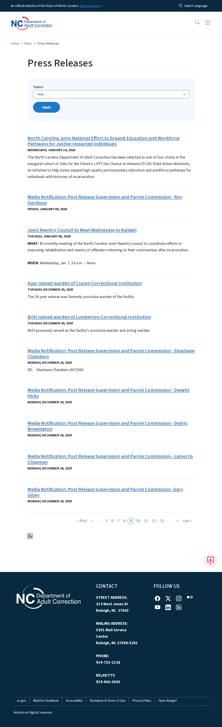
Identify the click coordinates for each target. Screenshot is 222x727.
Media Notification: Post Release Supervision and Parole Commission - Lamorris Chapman (110, 459)
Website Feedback (46, 700)
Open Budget (167, 700)
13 (162, 521)
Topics (38, 87)
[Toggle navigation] (212, 22)
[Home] (38, 17)
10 (138, 521)
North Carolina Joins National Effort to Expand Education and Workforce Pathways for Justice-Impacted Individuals (104, 141)
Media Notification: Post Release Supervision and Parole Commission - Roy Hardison (105, 200)
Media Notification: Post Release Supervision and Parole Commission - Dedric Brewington (108, 426)
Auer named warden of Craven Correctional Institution (85, 283)
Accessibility (74, 700)
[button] (194, 22)
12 (154, 521)
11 (146, 521)
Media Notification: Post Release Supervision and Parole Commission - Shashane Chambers (111, 353)
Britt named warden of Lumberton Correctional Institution (89, 317)
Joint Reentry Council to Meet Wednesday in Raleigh (82, 230)
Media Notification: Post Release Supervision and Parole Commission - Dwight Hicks (108, 393)
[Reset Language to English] (181, 6)
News (28, 43)
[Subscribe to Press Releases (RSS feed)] (30, 537)
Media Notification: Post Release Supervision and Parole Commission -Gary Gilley (105, 492)
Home (15, 43)
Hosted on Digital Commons (32, 712)
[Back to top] (210, 560)
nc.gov (21, 700)
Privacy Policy (141, 700)
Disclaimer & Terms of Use (107, 700)
